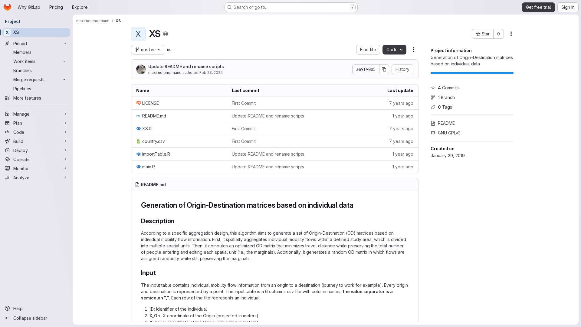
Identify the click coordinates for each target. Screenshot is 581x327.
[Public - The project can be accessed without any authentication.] (165, 33)
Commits (448, 87)
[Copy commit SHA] (384, 69)
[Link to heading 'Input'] (159, 272)
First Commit (244, 103)
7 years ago (401, 103)
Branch (446, 97)
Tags (445, 107)
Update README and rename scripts (186, 66)
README (446, 123)
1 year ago (402, 115)
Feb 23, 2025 (211, 72)
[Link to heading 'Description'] (177, 221)
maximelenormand (165, 72)
